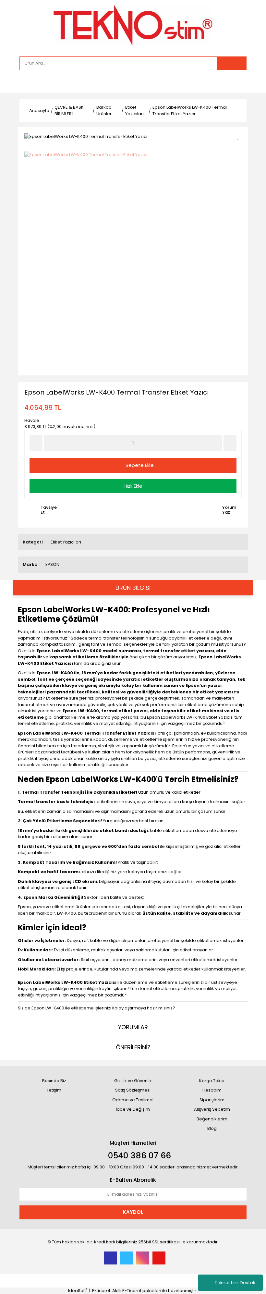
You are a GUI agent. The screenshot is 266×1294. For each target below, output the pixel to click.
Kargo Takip (211, 1081)
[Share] (240, 147)
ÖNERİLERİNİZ (133, 1047)
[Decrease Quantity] (36, 443)
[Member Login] (25, 81)
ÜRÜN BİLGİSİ (133, 588)
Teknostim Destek (234, 1282)
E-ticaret (101, 1291)
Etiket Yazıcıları (66, 542)
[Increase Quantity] (230, 443)
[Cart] (237, 81)
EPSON (52, 564)
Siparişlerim (212, 1100)
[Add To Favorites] (240, 136)
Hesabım (212, 1090)
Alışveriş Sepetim (212, 1109)
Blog (212, 1128)
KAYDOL (133, 1212)
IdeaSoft (77, 1291)
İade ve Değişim (133, 1109)
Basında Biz (54, 1081)
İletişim (54, 1090)
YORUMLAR (133, 1027)
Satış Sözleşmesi (133, 1090)
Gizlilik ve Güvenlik (133, 1081)
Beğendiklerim (212, 1119)
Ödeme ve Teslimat (133, 1100)
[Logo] (133, 25)
